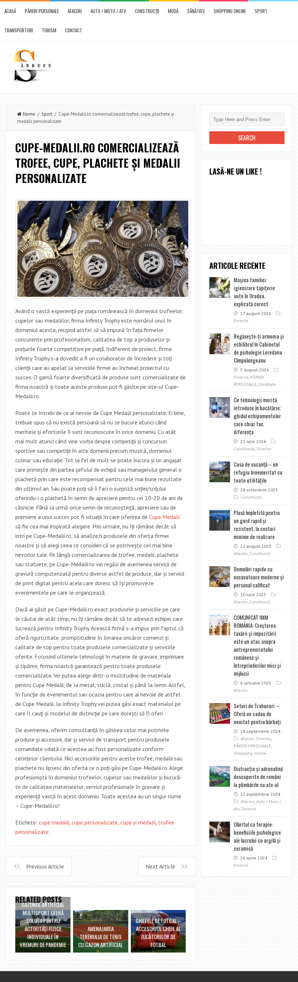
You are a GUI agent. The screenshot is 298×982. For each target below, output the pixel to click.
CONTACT (73, 30)
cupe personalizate (95, 822)
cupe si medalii (138, 822)
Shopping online (230, 11)
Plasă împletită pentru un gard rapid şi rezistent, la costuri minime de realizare (257, 524)
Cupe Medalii (164, 516)
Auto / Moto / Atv (108, 11)
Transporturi (18, 30)
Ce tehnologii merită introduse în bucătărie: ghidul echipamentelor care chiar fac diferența (257, 416)
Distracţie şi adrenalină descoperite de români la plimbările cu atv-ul (258, 777)
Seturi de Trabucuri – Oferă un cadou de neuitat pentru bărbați (257, 714)
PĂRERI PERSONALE (42, 11)
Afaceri (75, 11)
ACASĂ (10, 11)
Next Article (160, 866)
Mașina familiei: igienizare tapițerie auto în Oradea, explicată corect (254, 292)
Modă (173, 11)
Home (29, 114)
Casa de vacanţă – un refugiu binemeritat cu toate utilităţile (258, 472)
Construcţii (147, 11)
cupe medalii (54, 822)
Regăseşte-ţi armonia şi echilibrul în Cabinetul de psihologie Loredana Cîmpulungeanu (259, 348)
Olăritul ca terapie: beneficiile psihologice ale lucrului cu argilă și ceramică (257, 836)
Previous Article (45, 866)
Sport (261, 11)
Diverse (241, 320)
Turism (49, 30)
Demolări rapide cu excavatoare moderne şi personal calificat (259, 577)
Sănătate (196, 11)
